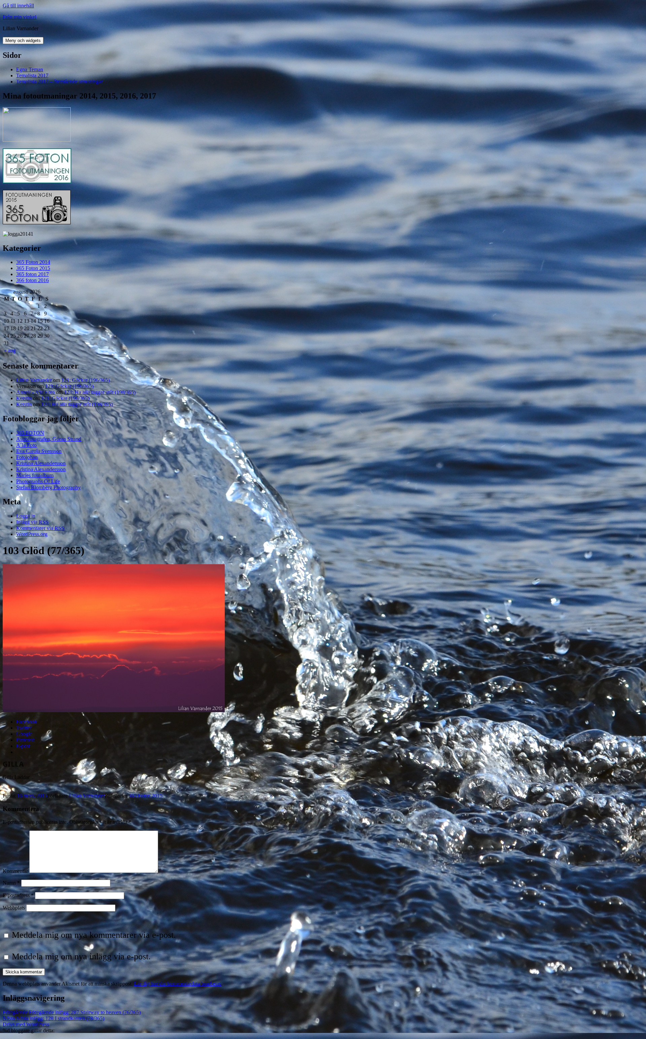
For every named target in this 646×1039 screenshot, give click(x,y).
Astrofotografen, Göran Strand (48, 439)
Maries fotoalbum (34, 475)
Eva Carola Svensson (39, 451)
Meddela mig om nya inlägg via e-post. (81, 956)
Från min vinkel (19, 17)
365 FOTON (30, 433)
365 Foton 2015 (33, 268)
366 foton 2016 (32, 280)
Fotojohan (27, 457)
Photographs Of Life (38, 481)
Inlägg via (32, 522)
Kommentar (15, 871)
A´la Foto (26, 445)
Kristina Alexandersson (41, 463)
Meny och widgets (23, 40)
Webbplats (14, 908)
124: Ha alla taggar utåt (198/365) (100, 392)
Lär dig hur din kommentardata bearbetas (177, 984)
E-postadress (18, 895)
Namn (11, 883)
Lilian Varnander (34, 380)
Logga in (25, 516)
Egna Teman (29, 69)
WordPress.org (31, 534)
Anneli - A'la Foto (35, 392)
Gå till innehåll (18, 5)
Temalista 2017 (32, 75)
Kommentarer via (40, 528)
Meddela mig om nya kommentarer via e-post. (94, 935)
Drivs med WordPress (26, 1024)
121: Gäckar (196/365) (85, 380)
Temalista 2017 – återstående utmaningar (59, 81)
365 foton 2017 (32, 274)
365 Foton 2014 (33, 262)
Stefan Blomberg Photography (48, 487)
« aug (9, 350)
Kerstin (24, 398)
